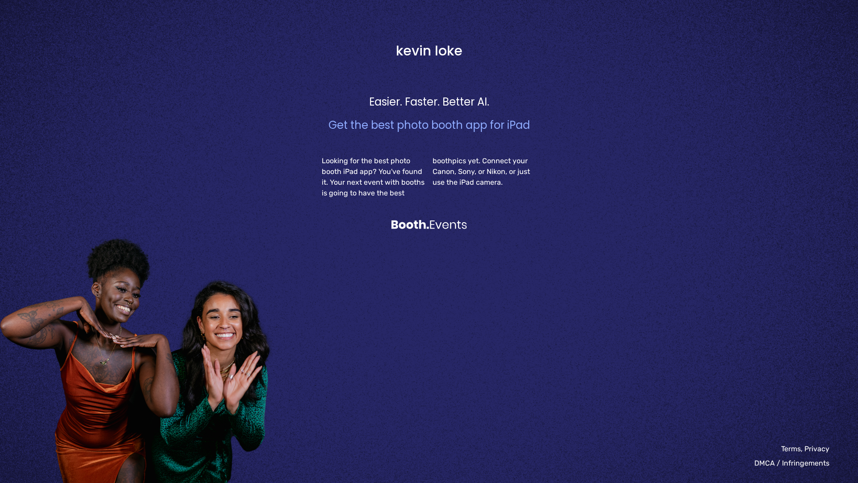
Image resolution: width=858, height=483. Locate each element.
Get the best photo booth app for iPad (429, 125)
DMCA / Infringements (791, 463)
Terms (791, 449)
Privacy (816, 449)
